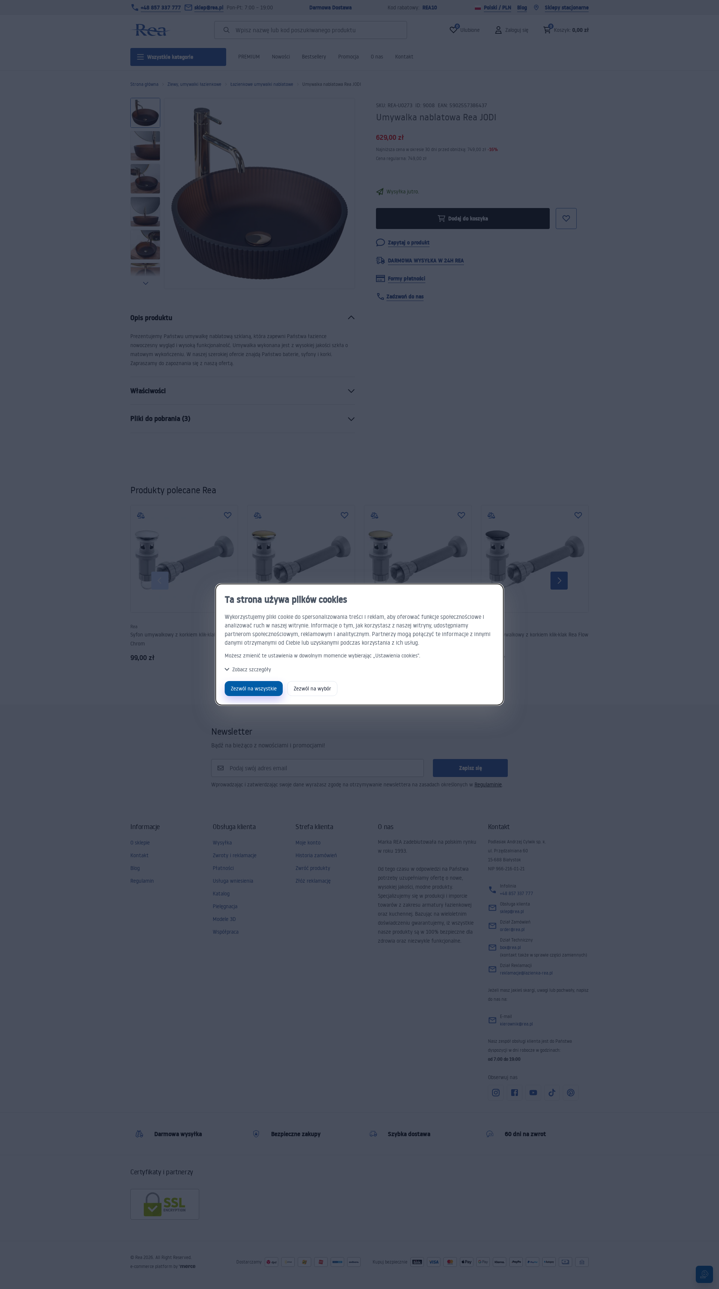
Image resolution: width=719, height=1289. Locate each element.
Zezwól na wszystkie (254, 688)
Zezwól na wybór (312, 688)
